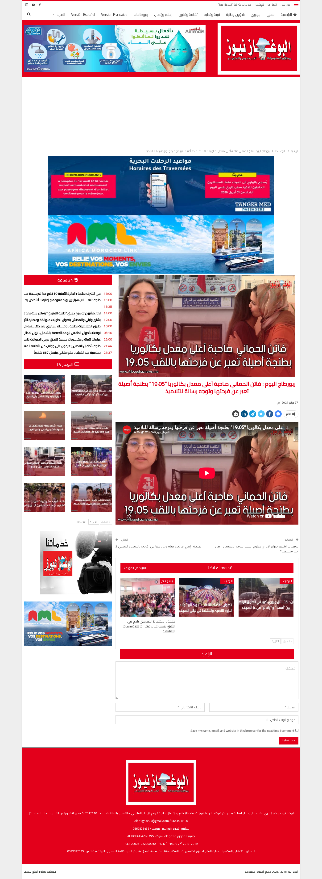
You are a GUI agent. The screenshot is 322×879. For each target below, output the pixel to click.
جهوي (255, 14)
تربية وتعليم (212, 14)
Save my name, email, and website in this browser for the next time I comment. (242, 730)
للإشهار (259, 4)
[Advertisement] (161, 112)
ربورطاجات (140, 14)
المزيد (61, 14)
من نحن (285, 4)
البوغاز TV (286, 581)
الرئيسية (286, 14)
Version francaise (114, 14)
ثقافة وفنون (188, 14)
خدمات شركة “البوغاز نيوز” (234, 4)
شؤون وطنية (235, 14)
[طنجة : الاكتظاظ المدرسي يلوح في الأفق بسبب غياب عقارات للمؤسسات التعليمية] (147, 597)
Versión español (83, 14)
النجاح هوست (31, 871)
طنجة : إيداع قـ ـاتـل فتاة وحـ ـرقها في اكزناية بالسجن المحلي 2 (158, 547)
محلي (271, 14)
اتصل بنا (272, 4)
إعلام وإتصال (163, 14)
